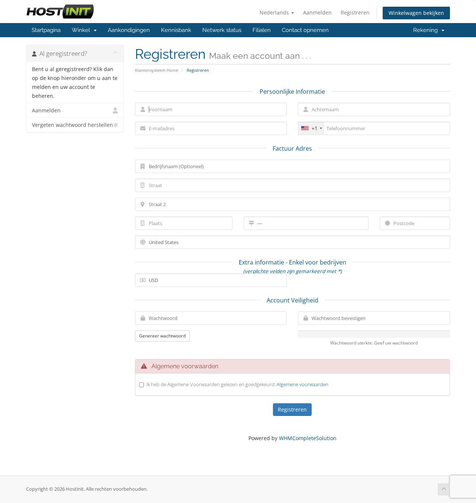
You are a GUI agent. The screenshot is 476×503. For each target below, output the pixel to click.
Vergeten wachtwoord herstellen (72, 125)
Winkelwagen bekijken (416, 12)
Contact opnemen (305, 30)
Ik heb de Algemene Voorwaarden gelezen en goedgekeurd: (237, 384)
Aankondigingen (129, 30)
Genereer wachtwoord (162, 336)
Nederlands (275, 12)
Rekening (427, 30)
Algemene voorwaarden (302, 384)
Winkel (82, 30)
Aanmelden (317, 12)
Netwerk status (221, 30)
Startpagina (46, 30)
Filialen (262, 30)
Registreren (355, 12)
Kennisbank (176, 30)
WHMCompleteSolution (308, 438)
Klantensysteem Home (156, 70)
